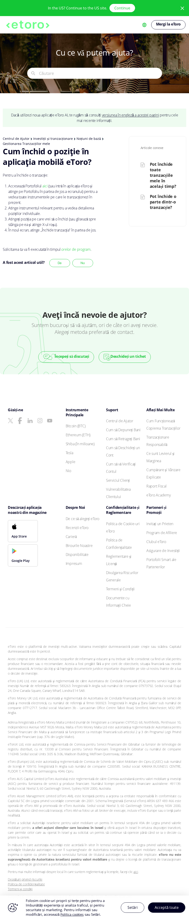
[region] (94, 908)
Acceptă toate (167, 907)
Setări (132, 907)
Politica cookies (72, 914)
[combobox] (100, 73)
